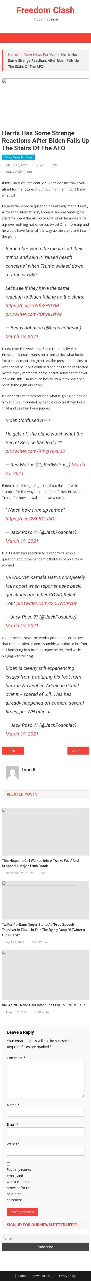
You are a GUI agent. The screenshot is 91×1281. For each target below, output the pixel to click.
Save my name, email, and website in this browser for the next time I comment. (19, 1184)
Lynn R (40, 165)
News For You (42, 1276)
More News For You (18, 157)
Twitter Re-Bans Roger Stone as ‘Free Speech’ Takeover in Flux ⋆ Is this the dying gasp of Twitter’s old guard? (43, 930)
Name (13, 1105)
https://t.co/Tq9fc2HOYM (32, 305)
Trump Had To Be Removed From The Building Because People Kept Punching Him (17, 751)
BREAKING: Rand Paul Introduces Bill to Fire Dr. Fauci (44, 1005)
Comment (16, 1058)
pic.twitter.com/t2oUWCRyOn (47, 603)
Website (13, 1144)
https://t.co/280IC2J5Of (31, 519)
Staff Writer (39, 942)
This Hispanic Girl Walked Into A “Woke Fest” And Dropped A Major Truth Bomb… (40, 863)
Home (22, 1276)
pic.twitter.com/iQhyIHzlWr (34, 314)
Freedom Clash (46, 10)
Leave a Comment (19, 171)
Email (12, 1124)
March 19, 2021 (22, 336)
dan (43, 873)
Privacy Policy (67, 1276)
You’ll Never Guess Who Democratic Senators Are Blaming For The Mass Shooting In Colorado (80, 751)
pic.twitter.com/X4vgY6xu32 (35, 451)
